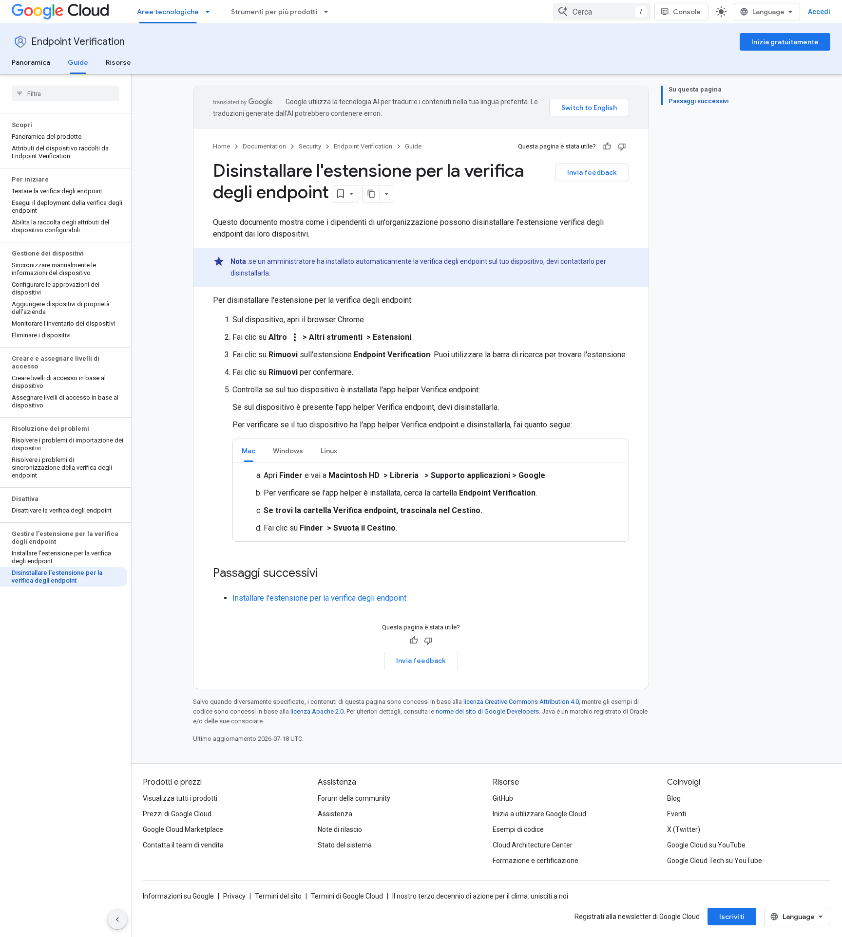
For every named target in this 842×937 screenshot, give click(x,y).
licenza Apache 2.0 (317, 711)
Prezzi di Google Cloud (177, 814)
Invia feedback (592, 172)
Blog (674, 798)
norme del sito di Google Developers (487, 711)
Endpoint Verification (78, 42)
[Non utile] (621, 146)
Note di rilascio (340, 829)
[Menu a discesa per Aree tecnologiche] (210, 11)
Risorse (118, 62)
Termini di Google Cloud (347, 896)
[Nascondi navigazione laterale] (117, 919)
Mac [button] (248, 450)
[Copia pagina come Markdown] (371, 193)
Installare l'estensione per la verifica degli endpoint (319, 598)
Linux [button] (329, 450)
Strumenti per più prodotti (274, 11)
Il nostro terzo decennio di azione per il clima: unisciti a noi (480, 896)
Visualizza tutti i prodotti (180, 798)
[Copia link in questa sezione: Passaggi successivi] (327, 574)
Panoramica (31, 62)
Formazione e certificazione (535, 860)
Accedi (819, 12)
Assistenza (335, 814)
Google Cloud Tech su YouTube (714, 860)
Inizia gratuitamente (785, 41)
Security (310, 146)
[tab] (248, 450)
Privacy (234, 896)
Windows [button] (288, 450)
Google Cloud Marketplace (183, 829)
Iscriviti (732, 916)
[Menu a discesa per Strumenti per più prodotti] (329, 11)
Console (687, 11)
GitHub (503, 798)
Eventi (676, 814)
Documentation (264, 146)
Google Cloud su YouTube (706, 845)
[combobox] (602, 11)
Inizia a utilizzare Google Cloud (539, 814)
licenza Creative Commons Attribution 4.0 (521, 701)
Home (221, 146)
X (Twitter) (683, 829)
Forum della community (354, 798)
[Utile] (607, 146)
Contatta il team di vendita (183, 845)
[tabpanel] (431, 502)
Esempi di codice (518, 829)
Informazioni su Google (178, 896)
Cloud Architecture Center (533, 845)
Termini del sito (278, 896)
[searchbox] (65, 93)
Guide (78, 62)
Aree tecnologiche (168, 11)
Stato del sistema (345, 845)
